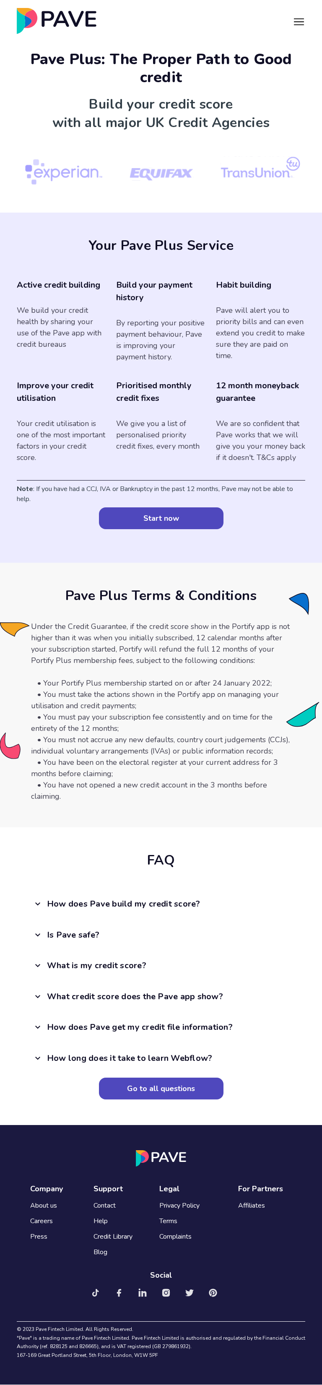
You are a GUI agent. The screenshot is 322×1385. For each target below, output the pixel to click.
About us (43, 1205)
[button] (299, 21)
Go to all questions (161, 1089)
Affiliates (251, 1205)
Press (38, 1236)
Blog (100, 1252)
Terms (168, 1221)
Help (100, 1221)
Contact (104, 1205)
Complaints (175, 1236)
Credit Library (112, 1236)
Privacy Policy (179, 1205)
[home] (56, 21)
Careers (41, 1221)
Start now (161, 518)
